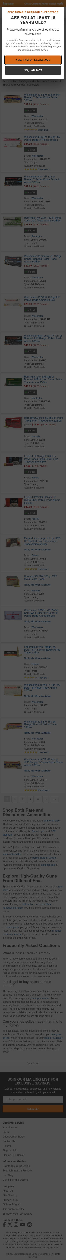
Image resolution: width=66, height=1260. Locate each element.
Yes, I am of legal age (33, 60)
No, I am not (33, 70)
